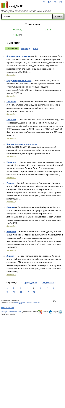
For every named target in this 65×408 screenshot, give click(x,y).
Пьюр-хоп (11, 162)
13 (34, 292)
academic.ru (12, 4)
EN (44, 2)
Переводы (17, 29)
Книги (47, 29)
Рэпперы (11, 231)
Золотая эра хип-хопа (18, 56)
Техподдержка (19, 303)
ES (55, 2)
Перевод (25, 48)
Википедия (11, 75)
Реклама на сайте (33, 303)
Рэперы (10, 207)
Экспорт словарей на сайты (11, 312)
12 (27, 292)
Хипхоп (10, 256)
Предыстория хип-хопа (18, 80)
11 (21, 292)
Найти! (58, 16)
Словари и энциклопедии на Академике (26, 11)
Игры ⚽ (17, 35)
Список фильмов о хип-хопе (21, 144)
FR (60, 2)
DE (49, 2)
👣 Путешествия (7, 307)
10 (14, 292)
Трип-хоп (11, 101)
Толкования (32, 24)
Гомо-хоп (11, 119)
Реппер (10, 183)
